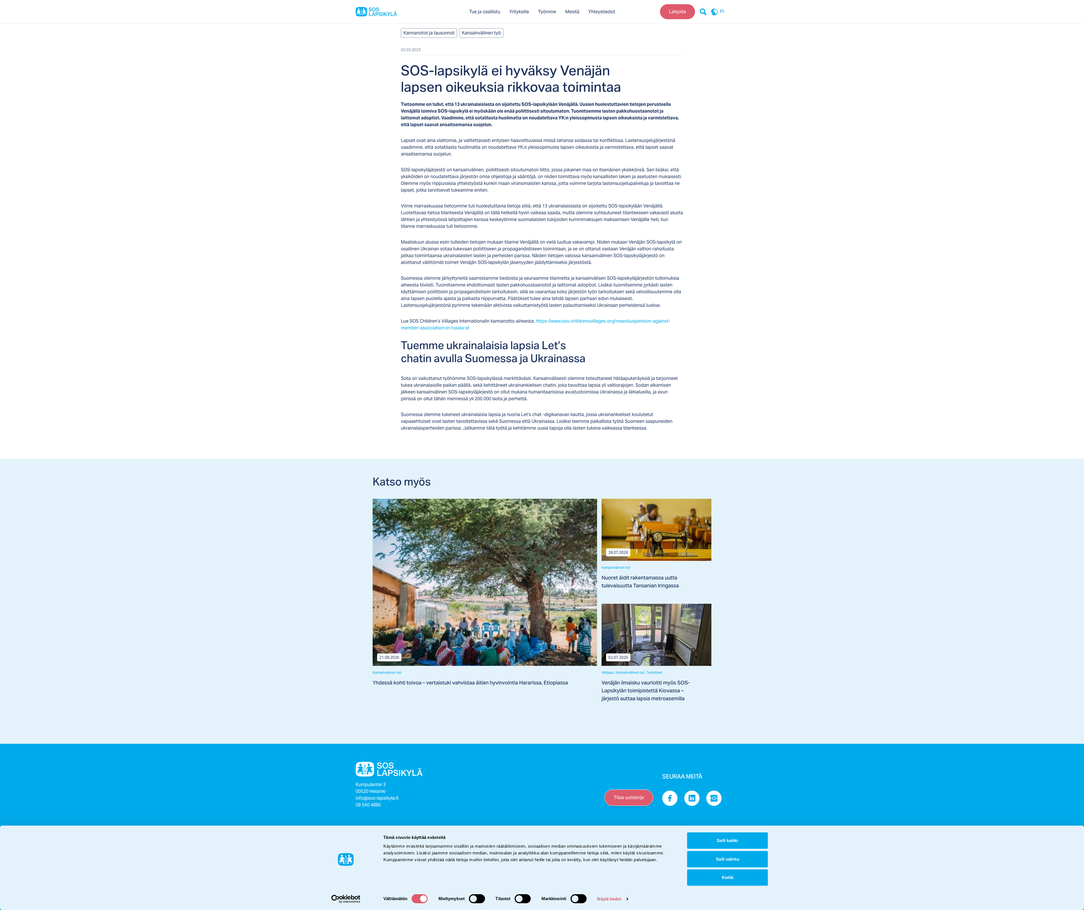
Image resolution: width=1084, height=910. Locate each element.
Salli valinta (727, 859)
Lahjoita (677, 12)
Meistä (572, 12)
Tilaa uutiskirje (629, 797)
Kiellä (727, 877)
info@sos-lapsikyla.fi (377, 798)
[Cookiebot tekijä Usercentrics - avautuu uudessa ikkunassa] (346, 899)
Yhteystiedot (601, 12)
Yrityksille (519, 12)
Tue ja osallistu (484, 12)
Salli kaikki (727, 840)
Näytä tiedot (609, 898)
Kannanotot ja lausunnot (428, 33)
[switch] (477, 898)
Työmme (547, 12)
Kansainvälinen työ (481, 33)
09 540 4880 (368, 805)
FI (722, 11)
